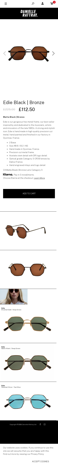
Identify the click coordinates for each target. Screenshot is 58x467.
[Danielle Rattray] (29, 13)
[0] (51, 4)
